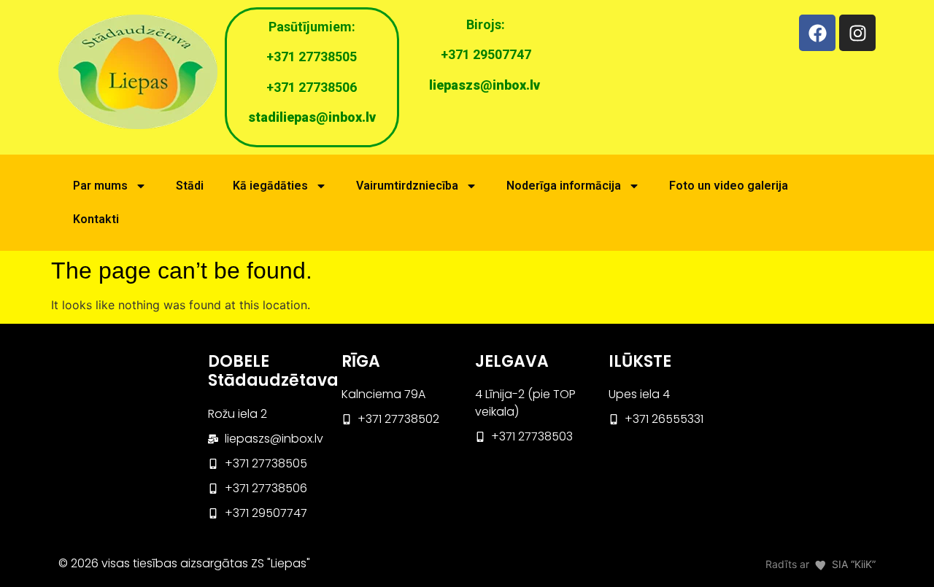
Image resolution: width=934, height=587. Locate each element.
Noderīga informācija (563, 186)
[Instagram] (857, 33)
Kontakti (96, 219)
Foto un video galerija (728, 186)
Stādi (190, 186)
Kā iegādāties (270, 186)
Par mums (100, 186)
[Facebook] (817, 33)
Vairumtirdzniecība (407, 186)
